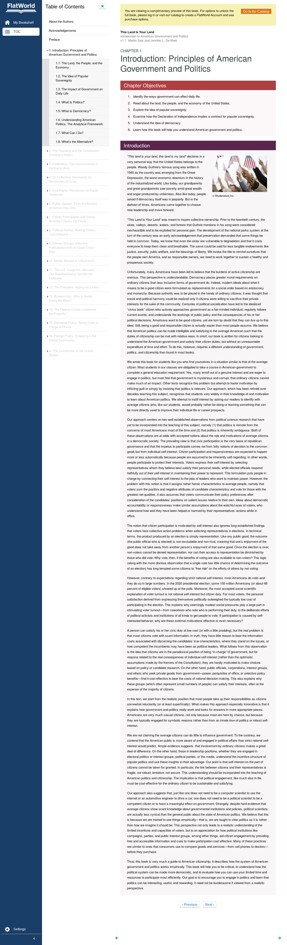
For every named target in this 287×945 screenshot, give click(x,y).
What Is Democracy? (73, 111)
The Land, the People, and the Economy (79, 65)
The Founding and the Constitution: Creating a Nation (74, 153)
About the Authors (61, 21)
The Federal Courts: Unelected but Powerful (72, 311)
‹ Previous (189, 904)
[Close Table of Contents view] (102, 6)
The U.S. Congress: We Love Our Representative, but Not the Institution (71, 274)
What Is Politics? (70, 102)
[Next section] (279, 938)
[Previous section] (117, 938)
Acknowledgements (62, 30)
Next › (209, 904)
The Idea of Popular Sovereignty (72, 78)
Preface (54, 39)
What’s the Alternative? (74, 141)
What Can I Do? (69, 133)
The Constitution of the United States (71, 353)
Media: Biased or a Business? (72, 261)
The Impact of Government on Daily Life (79, 91)
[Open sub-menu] (47, 50)
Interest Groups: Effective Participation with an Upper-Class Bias (71, 247)
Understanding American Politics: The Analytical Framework (79, 122)
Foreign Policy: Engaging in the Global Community (72, 338)
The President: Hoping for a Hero (74, 287)
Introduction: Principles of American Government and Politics (73, 52)
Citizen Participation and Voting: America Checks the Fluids (72, 219)
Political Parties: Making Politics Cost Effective (72, 232)
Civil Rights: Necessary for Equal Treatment (73, 192)
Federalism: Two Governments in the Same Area (73, 166)
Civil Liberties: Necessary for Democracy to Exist (70, 179)
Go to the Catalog (256, 11)
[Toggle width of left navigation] (34, 938)
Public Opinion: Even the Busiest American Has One (73, 205)
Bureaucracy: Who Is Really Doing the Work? (70, 298)
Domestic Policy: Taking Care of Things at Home (73, 325)
